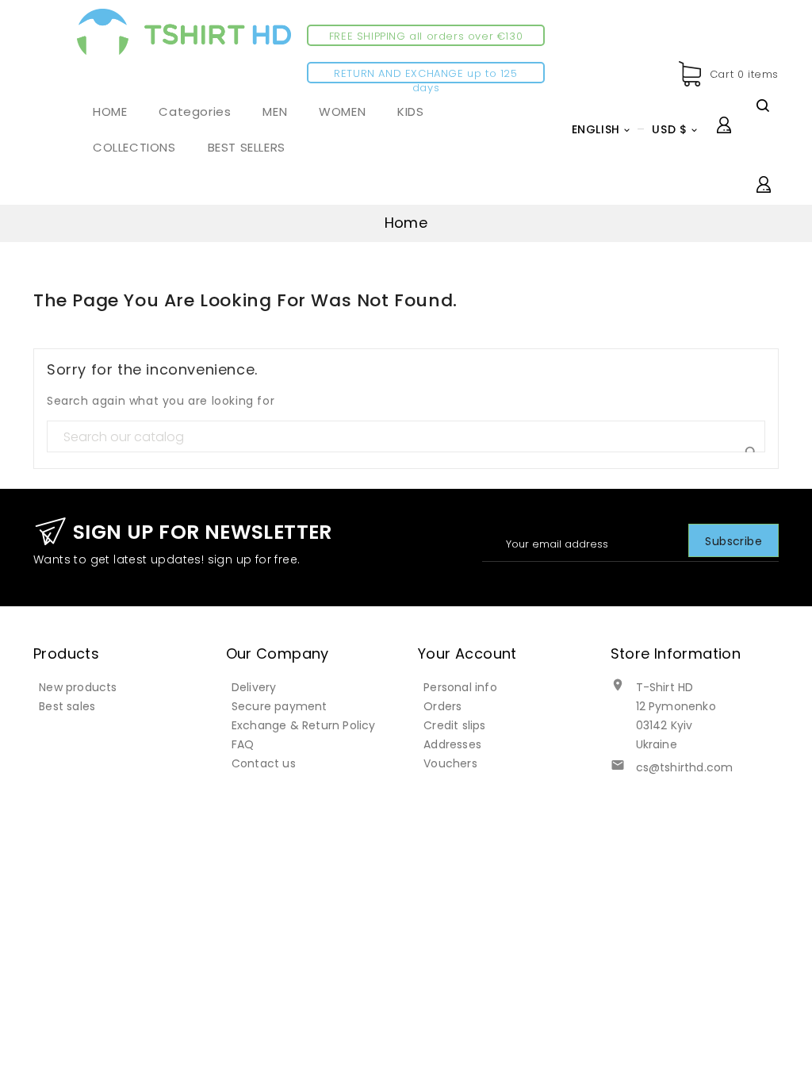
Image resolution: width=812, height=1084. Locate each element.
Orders (442, 706)
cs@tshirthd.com (684, 767)
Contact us (264, 763)
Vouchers (450, 763)
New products (78, 687)
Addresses (452, 744)
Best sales (67, 706)
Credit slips (454, 725)
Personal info (460, 687)
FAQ (243, 744)
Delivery (254, 687)
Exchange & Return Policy (304, 725)
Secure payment (279, 706)
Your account (467, 653)
